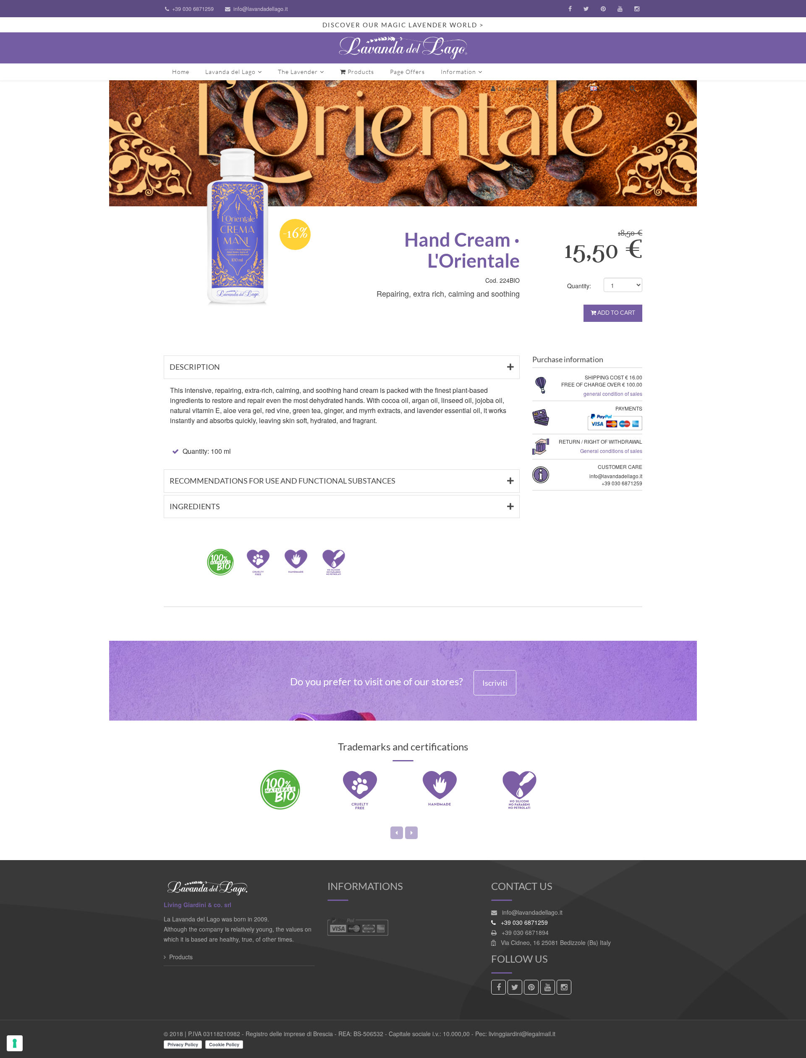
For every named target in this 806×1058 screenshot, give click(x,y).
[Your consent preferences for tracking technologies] (15, 1043)
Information (458, 71)
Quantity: (579, 286)
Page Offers (407, 71)
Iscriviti (495, 682)
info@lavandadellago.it (260, 9)
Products (360, 71)
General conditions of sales (611, 450)
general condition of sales (613, 393)
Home (180, 71)
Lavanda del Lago (230, 71)
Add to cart (615, 313)
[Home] (403, 48)
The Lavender (298, 71)
